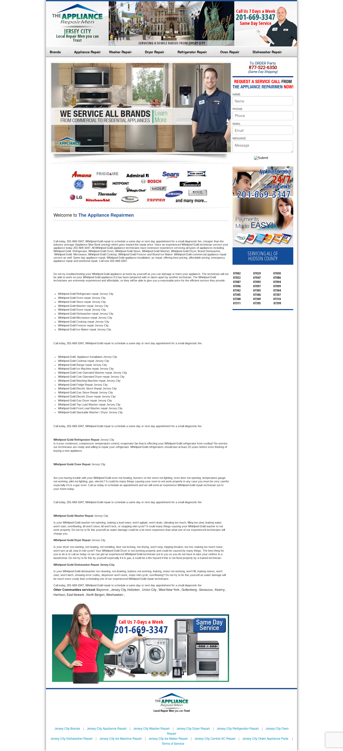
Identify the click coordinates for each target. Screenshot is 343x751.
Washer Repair (120, 51)
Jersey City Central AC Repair (215, 738)
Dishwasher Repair (267, 51)
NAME (236, 94)
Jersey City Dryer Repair (193, 728)
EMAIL (237, 124)
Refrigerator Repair (192, 51)
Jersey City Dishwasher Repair (71, 738)
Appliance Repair (87, 51)
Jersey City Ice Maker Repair (168, 738)
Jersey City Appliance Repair (107, 728)
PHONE (237, 109)
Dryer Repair (154, 51)
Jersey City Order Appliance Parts (265, 738)
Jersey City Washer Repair (151, 728)
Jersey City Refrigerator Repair (238, 728)
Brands (55, 51)
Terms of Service (173, 743)
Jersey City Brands (67, 728)
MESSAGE (239, 138)
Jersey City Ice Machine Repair (120, 738)
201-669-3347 (255, 17)
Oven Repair (229, 51)
